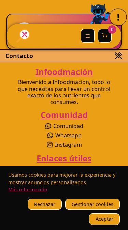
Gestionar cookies (92, 204)
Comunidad (68, 126)
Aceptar (104, 219)
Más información (27, 189)
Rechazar (44, 204)
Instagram (68, 144)
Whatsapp (68, 135)
